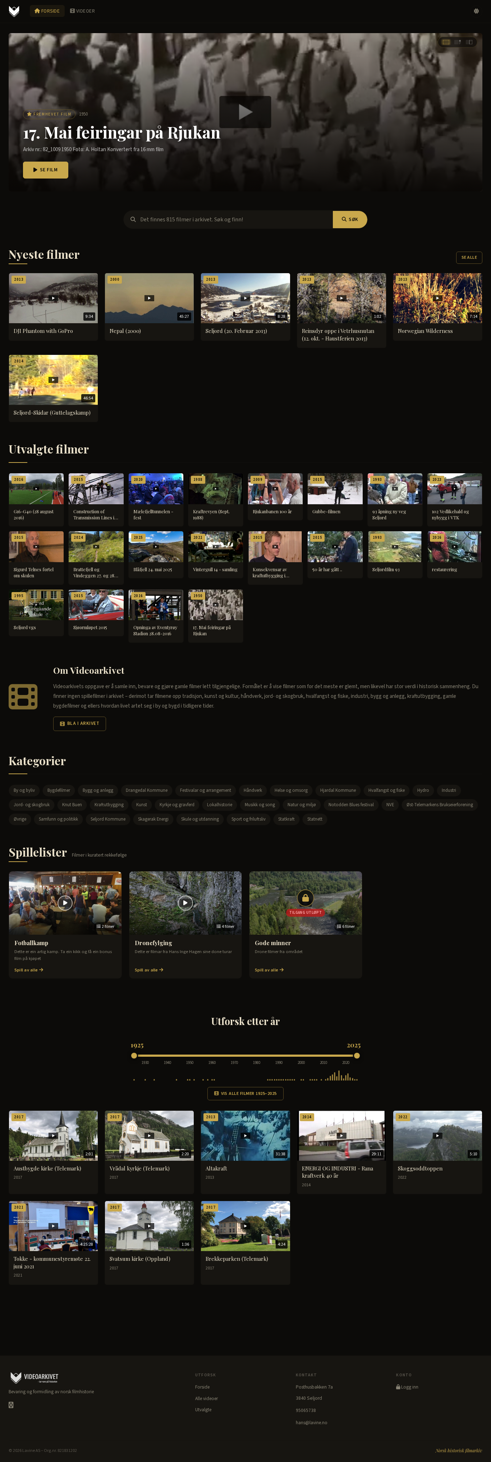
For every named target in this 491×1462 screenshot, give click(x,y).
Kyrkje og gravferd (177, 805)
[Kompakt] (469, 42)
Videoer (85, 11)
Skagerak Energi (153, 819)
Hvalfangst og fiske (386, 790)
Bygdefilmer (58, 790)
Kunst (141, 805)
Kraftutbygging (109, 805)
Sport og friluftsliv (248, 819)
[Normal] (458, 42)
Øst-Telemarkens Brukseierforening (440, 805)
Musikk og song (260, 805)
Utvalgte (203, 1410)
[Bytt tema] (476, 11)
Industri (449, 790)
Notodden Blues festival (351, 805)
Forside (50, 11)
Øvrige (20, 819)
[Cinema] (446, 42)
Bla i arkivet (83, 723)
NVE (390, 805)
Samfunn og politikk (58, 819)
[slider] (134, 1056)
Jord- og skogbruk (32, 805)
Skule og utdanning (200, 819)
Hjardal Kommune (338, 790)
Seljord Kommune (108, 819)
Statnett (314, 819)
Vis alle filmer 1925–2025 (249, 1093)
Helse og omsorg (291, 790)
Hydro (423, 790)
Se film (49, 169)
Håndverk (253, 790)
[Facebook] (11, 1405)
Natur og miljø (302, 805)
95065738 (306, 1410)
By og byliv (24, 790)
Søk (353, 219)
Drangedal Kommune (147, 790)
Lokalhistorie (219, 805)
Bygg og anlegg (98, 790)
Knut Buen (72, 805)
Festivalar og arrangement (205, 790)
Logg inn (409, 1387)
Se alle (469, 257)
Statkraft (286, 819)
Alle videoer (206, 1398)
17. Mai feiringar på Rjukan (121, 132)
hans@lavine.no (311, 1423)
